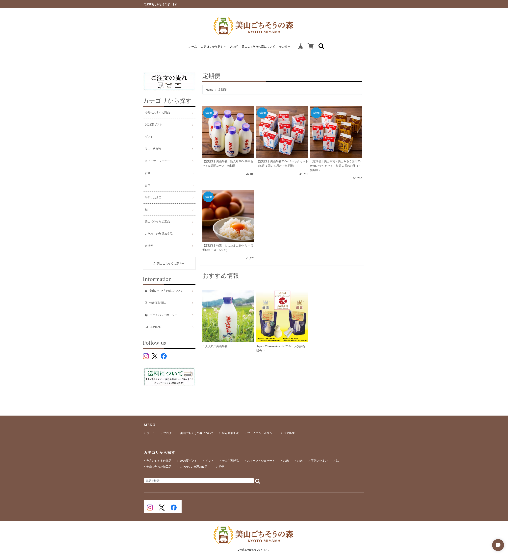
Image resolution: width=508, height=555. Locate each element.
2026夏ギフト (153, 124)
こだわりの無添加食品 (159, 233)
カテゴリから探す (212, 46)
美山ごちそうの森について (258, 46)
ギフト (149, 136)
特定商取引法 (230, 433)
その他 (283, 46)
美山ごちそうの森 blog (171, 263)
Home (209, 89)
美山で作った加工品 (157, 221)
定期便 (149, 245)
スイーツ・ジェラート (159, 161)
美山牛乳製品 (153, 148)
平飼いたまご (153, 197)
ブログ (233, 46)
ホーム (193, 46)
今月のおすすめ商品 (157, 112)
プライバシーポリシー (261, 433)
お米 (147, 173)
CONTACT (290, 433)
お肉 (147, 185)
